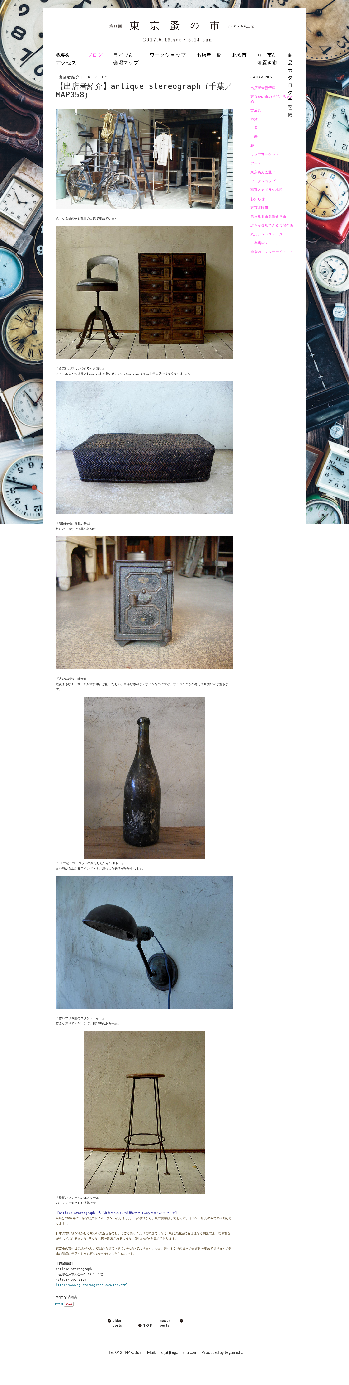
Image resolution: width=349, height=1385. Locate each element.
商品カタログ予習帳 (290, 85)
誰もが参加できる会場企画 (271, 225)
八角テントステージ (266, 234)
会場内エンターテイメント (271, 251)
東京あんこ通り (262, 172)
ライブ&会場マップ (126, 59)
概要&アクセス (66, 59)
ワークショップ (168, 55)
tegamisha (234, 1352)
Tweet (58, 1304)
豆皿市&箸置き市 (267, 59)
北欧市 (239, 55)
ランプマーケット (264, 154)
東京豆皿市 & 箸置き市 (268, 216)
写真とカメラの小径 (266, 189)
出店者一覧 (208, 55)
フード (255, 163)
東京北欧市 (259, 207)
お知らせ (257, 198)
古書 (254, 127)
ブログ (95, 55)
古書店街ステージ (264, 243)
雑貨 (254, 119)
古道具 (72, 1297)
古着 (254, 136)
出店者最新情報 (262, 88)
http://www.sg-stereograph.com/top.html (92, 1285)
